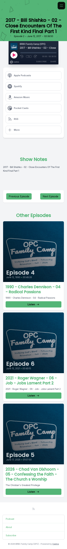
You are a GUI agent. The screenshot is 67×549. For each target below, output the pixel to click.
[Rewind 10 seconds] (22, 56)
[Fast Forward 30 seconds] (35, 56)
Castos (55, 544)
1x (29, 56)
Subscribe (41, 61)
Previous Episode (19, 196)
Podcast (10, 519)
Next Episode (50, 196)
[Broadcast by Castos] (14, 62)
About (9, 527)
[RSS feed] (33, 509)
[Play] (13, 55)
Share (53, 61)
